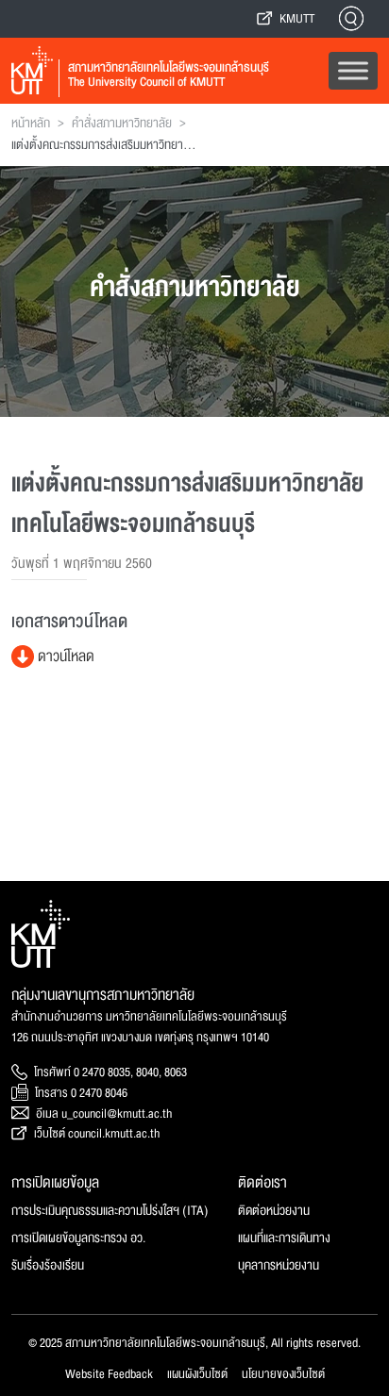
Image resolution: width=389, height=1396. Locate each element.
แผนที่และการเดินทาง (284, 1238)
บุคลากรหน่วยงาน (278, 1265)
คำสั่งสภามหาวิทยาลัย (122, 123)
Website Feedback (109, 1374)
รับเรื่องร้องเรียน (47, 1265)
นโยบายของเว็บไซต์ (283, 1374)
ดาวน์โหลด (64, 656)
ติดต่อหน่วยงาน (274, 1211)
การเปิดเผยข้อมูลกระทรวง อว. (78, 1238)
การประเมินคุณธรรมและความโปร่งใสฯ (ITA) (110, 1211)
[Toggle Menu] (353, 70)
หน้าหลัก (30, 123)
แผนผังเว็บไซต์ (197, 1374)
